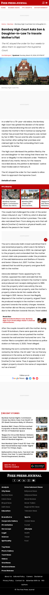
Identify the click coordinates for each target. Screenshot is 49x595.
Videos (5, 559)
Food (26, 541)
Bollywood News (30, 491)
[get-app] (47, 2)
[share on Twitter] (19, 480)
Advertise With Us (33, 580)
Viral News (6, 563)
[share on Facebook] (14, 480)
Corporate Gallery (10, 521)
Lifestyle (28, 529)
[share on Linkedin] (24, 480)
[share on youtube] (33, 480)
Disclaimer (38, 576)
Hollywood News (30, 495)
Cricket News (29, 521)
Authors (24, 584)
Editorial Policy (19, 576)
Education (6, 511)
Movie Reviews (30, 499)
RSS (43, 580)
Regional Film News (31, 507)
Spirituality (6, 541)
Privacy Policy (8, 580)
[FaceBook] (27, 378)
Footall (27, 525)
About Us (8, 576)
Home (3, 8)
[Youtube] (37, 378)
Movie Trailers (29, 503)
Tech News (6, 555)
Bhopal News (7, 503)
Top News (6, 547)
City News (6, 491)
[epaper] (43, 2)
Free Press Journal (14, 3)
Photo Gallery (8, 551)
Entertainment (41, 8)
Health (27, 533)
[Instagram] (33, 378)
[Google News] (18, 378)
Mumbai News (14, 8)
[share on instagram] (29, 480)
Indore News (6, 499)
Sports (27, 517)
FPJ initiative (7, 525)
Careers (29, 576)
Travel (26, 537)
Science (5, 537)
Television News (30, 511)
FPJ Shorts (27, 8)
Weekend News (8, 567)
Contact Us (19, 580)
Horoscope (6, 529)
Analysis (5, 487)
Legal (4, 533)
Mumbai (10, 24)
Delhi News (6, 507)
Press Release (8, 571)
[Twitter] (30, 378)
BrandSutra (7, 517)
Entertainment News (33, 487)
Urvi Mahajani (6, 55)
